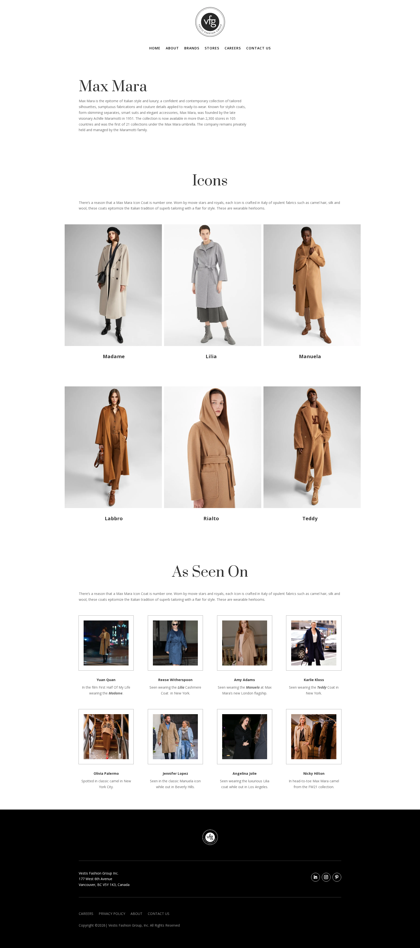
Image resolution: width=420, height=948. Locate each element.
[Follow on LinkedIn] (315, 877)
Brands (191, 48)
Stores (212, 48)
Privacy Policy (112, 914)
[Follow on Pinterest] (336, 877)
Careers (233, 48)
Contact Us (258, 48)
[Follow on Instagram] (326, 877)
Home (154, 48)
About (172, 48)
